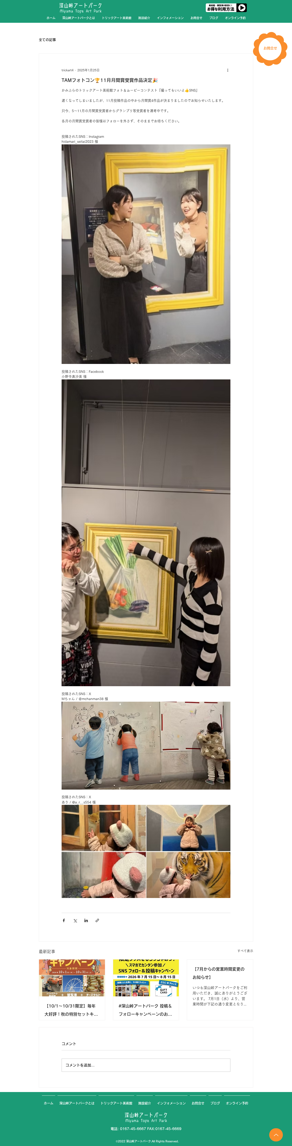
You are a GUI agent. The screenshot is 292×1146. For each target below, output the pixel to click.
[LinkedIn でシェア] (86, 920)
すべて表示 (245, 950)
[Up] (276, 1134)
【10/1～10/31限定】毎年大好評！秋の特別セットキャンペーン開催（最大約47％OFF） (71, 1011)
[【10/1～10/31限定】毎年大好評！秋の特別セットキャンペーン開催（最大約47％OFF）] (72, 977)
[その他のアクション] (227, 70)
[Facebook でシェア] (64, 920)
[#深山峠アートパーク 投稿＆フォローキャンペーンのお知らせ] (146, 977)
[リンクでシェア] (97, 920)
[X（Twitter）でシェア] (75, 920)
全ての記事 (47, 39)
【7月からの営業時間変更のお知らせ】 (219, 973)
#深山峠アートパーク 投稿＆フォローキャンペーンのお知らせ (145, 1011)
